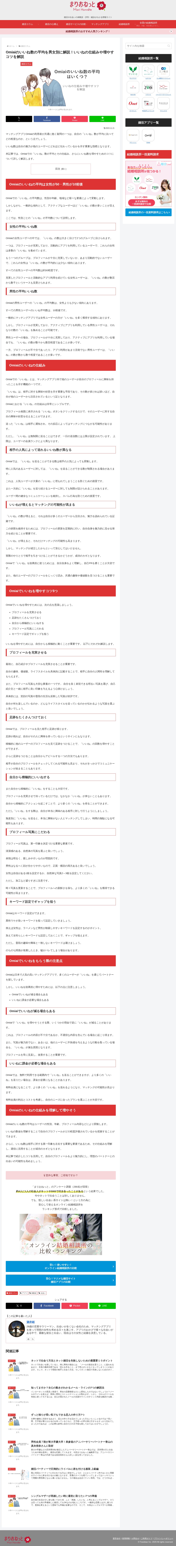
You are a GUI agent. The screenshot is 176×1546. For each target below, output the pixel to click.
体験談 (33, 1293)
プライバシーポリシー (163, 1538)
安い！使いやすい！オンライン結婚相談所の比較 (61, 1266)
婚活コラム (13, 1293)
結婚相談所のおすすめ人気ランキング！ (88, 31)
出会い (43, 1293)
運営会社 (116, 1538)
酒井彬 (31, 1321)
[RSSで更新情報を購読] (33, 1339)
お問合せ (135, 1538)
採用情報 (126, 1538)
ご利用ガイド (146, 1538)
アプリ (24, 1293)
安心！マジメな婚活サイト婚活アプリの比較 (61, 1280)
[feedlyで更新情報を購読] (28, 1339)
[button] (168, 45)
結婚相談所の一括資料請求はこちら (148, 212)
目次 (57, 168)
